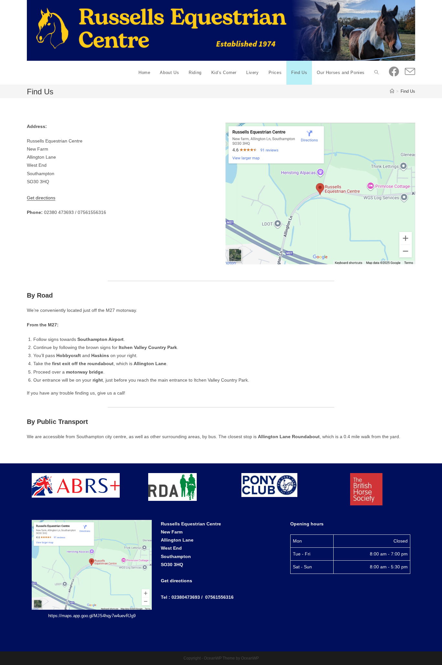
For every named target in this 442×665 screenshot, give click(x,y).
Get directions (41, 197)
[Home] (392, 91)
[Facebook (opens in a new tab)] (394, 71)
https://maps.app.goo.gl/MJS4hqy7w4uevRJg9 (92, 615)
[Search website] (376, 73)
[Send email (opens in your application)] (410, 72)
